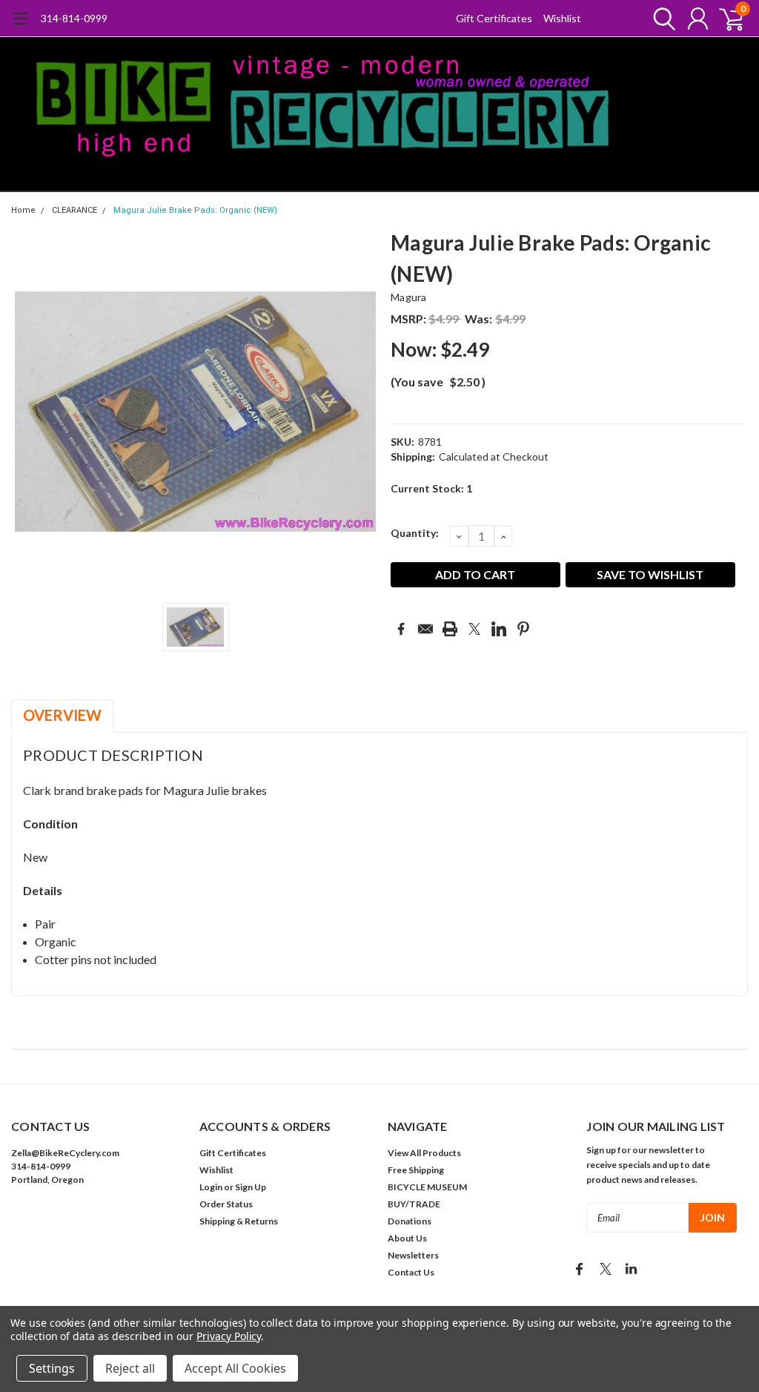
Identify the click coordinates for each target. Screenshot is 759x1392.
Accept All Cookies (235, 1368)
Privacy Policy (228, 1336)
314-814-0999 (74, 18)
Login (210, 1187)
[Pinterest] (523, 628)
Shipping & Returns (238, 1221)
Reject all (130, 1368)
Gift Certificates (494, 18)
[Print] (450, 628)
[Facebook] (401, 628)
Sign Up (250, 1187)
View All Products (424, 1152)
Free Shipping (416, 1169)
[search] (660, 18)
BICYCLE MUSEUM (427, 1187)
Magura (409, 297)
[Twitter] (474, 628)
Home (23, 210)
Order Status (226, 1204)
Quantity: (415, 533)
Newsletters (413, 1255)
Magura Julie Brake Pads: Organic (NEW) (195, 210)
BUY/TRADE (414, 1204)
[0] (726, 18)
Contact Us (411, 1272)
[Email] (425, 628)
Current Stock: (431, 488)
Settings (52, 1368)
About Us (407, 1238)
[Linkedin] (498, 628)
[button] (97, 1225)
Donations (409, 1221)
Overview (62, 715)
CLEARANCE (74, 210)
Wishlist (562, 18)
